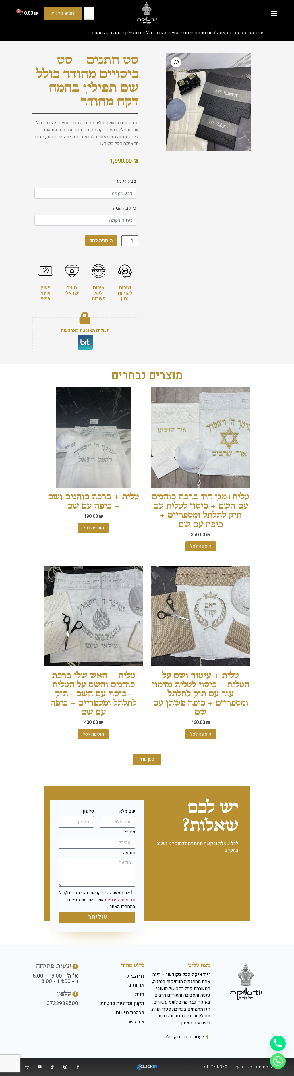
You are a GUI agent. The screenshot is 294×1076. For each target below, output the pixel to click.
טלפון (88, 812)
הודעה (129, 853)
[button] (273, 13)
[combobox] (89, 13)
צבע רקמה (125, 181)
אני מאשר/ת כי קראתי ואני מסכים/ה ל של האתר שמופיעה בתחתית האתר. (97, 899)
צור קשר (135, 1022)
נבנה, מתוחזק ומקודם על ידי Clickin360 (242, 1066)
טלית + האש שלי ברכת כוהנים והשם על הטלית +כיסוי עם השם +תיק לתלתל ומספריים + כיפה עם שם (93, 693)
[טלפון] (75, 994)
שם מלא (127, 812)
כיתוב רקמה (124, 208)
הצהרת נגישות (130, 1012)
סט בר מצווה (229, 32)
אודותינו (136, 985)
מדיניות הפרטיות (120, 899)
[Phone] (278, 1043)
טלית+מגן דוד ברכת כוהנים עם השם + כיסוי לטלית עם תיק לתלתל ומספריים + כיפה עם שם (200, 510)
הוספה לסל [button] (200, 546)
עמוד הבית (255, 32)
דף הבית (135, 976)
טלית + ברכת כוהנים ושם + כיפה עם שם (93, 501)
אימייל (129, 832)
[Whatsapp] (278, 1061)
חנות (139, 994)
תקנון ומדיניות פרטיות (122, 1003)
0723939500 (62, 1003)
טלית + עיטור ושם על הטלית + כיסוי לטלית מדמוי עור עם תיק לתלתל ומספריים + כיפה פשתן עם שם (200, 693)
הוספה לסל (101, 241)
